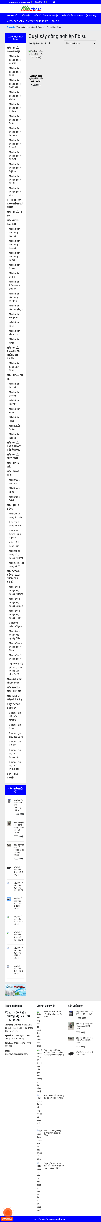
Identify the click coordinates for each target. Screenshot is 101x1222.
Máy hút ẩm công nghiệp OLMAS (15, 144)
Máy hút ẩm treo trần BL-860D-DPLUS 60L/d (18, 953)
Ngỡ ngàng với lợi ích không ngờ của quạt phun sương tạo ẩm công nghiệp (54, 1052)
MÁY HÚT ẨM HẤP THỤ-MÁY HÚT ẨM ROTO (14, 446)
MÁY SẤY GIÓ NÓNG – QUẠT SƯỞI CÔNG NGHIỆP (27, 21)
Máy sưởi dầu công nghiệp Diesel (15, 647)
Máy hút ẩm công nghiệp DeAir (15, 120)
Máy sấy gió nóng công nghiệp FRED (15, 614)
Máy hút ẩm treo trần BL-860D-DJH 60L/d (18, 936)
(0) (87, 15)
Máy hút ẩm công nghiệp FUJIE (15, 72)
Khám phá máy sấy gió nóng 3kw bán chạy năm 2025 (53, 1014)
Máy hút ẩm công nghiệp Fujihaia (15, 168)
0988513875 (19, 1043)
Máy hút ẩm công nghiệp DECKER (15, 156)
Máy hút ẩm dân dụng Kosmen (14, 297)
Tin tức (55, 21)
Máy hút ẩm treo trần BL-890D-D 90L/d (18, 970)
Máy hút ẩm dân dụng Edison (14, 256)
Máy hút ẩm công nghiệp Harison (15, 108)
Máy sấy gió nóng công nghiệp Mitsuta (16, 590)
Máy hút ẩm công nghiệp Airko (15, 192)
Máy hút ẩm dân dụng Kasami (14, 232)
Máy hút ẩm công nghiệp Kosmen (15, 132)
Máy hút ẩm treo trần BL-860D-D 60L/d (18, 920)
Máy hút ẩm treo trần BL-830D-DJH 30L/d (18, 887)
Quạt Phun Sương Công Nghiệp (15, 534)
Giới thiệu (25, 15)
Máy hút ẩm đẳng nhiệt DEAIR (14, 367)
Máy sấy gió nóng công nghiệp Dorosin (16, 602)
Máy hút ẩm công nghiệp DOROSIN (15, 84)
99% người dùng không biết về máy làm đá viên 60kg (53, 1132)
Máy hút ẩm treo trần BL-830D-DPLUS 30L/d (18, 903)
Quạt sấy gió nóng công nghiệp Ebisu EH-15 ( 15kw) (19, 827)
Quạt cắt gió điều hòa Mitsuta (15, 716)
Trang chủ (12, 15)
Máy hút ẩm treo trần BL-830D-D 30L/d (18, 871)
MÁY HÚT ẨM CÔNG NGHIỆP (46, 15)
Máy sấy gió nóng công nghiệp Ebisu (15, 635)
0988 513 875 (40, 2)
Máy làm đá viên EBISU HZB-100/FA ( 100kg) (84, 1013)
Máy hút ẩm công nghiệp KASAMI (15, 60)
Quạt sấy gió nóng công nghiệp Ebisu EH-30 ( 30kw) (19, 850)
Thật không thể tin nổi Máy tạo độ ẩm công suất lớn (54, 1096)
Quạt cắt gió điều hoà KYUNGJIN (15, 765)
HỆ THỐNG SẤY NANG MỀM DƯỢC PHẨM (15, 204)
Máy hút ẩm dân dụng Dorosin (14, 244)
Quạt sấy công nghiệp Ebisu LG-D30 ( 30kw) (36, 78)
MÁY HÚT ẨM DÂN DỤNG (72, 15)
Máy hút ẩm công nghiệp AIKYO (15, 96)
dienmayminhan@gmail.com (19, 2)
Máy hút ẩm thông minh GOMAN (14, 285)
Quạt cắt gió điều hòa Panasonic (15, 754)
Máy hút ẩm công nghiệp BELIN (15, 180)
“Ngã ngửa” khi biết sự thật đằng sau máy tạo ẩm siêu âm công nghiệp (54, 1165)
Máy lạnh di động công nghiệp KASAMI (16, 554)
